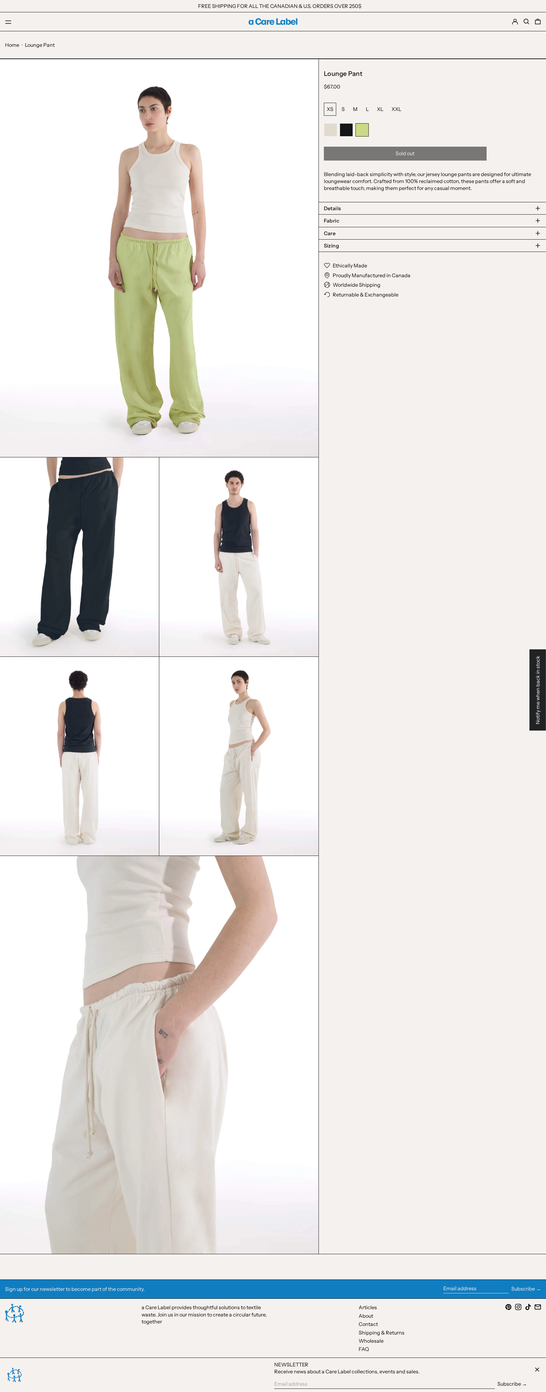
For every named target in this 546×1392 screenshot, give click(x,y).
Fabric (331, 220)
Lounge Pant (40, 45)
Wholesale (371, 1341)
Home (12, 45)
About (366, 1316)
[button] (526, 21)
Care (330, 233)
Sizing (333, 245)
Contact (368, 1324)
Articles (368, 1307)
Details (332, 208)
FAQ (364, 1349)
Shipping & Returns (381, 1332)
